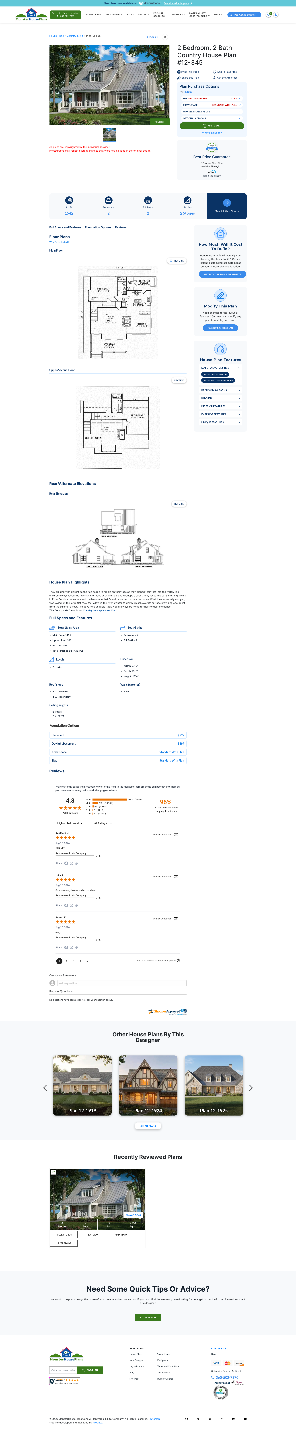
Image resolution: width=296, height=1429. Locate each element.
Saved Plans (163, 1354)
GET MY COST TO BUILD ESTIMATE (222, 274)
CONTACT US (218, 1348)
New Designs (136, 1360)
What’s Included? (212, 132)
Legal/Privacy (137, 1366)
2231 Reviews (73, 813)
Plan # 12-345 (133, 1215)
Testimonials (163, 1372)
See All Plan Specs (227, 211)
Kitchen (206, 397)
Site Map (134, 1378)
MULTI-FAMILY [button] (113, 14)
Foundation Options (98, 227)
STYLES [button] (142, 14)
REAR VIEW (93, 1234)
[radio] (118, 800)
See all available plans (176, 3)
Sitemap (155, 1418)
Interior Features (213, 406)
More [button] (217, 14)
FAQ (132, 1372)
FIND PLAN (92, 1370)
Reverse (159, 122)
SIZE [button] (129, 14)
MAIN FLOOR (121, 1234)
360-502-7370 (227, 1377)
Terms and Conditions (168, 1366)
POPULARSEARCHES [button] (159, 14)
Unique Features (212, 422)
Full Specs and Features (65, 227)
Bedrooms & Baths (214, 389)
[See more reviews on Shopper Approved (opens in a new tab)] (76, 863)
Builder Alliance (165, 1378)
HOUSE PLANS (93, 14)
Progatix (98, 1422)
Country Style (75, 35)
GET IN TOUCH (148, 1317)
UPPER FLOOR (64, 1243)
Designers (162, 1360)
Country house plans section (99, 610)
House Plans (56, 35)
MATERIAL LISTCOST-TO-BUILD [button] (198, 14)
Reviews (121, 227)
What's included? (59, 242)
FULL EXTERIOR (64, 1234)
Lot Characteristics (215, 367)
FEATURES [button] (177, 14)
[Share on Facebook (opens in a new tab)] (66, 863)
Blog (213, 1354)
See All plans (148, 1126)
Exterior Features (213, 414)
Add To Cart (214, 126)
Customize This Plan (220, 327)
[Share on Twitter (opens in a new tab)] (71, 863)
